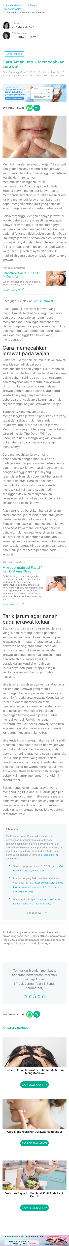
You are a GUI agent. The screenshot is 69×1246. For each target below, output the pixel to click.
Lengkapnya (34, 912)
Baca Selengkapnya (34, 1084)
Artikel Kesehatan (12, 5)
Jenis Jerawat (43, 301)
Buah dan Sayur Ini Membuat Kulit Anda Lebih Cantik (35, 1195)
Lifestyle (33, 5)
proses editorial (49, 854)
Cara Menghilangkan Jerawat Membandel (34, 1131)
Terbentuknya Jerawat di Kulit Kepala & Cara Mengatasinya (34, 1072)
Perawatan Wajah (12, 8)
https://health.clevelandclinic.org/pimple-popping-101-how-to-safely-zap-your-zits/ (38, 887)
